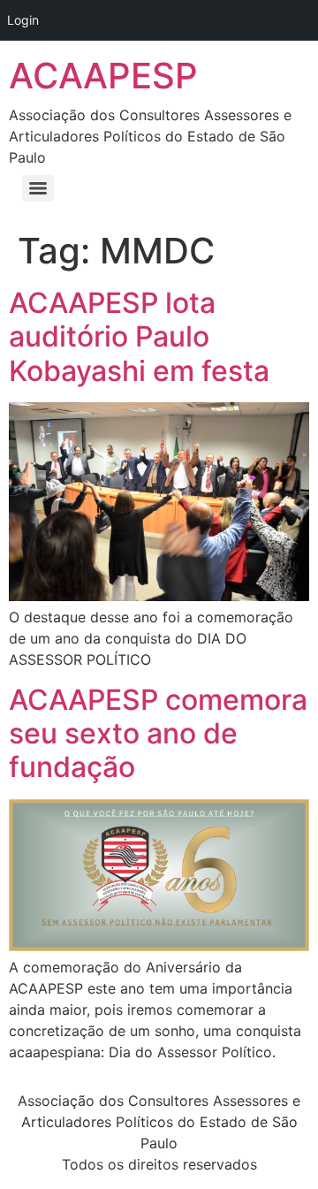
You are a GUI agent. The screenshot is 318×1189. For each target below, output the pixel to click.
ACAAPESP (103, 75)
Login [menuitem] (23, 19)
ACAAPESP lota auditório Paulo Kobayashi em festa (139, 337)
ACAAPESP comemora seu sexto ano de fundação (158, 733)
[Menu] (38, 188)
